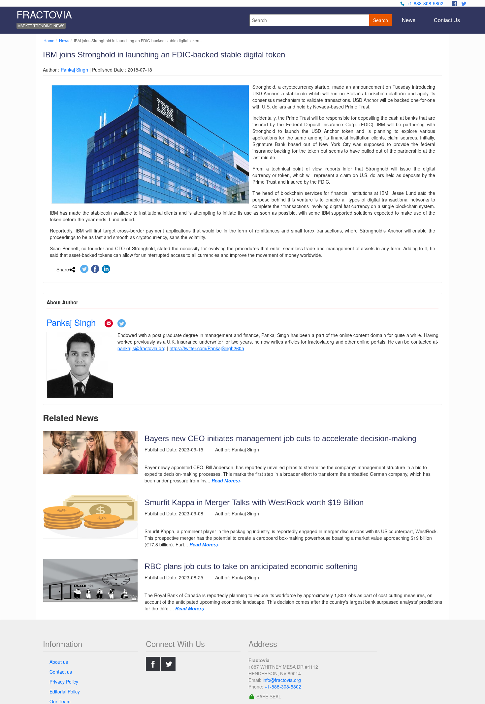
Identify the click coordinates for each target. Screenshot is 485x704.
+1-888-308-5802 (425, 3)
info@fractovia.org (282, 680)
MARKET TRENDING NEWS (40, 25)
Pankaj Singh (74, 69)
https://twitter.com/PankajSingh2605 (207, 348)
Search (380, 20)
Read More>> (226, 480)
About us (58, 661)
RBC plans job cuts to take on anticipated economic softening (251, 566)
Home (49, 40)
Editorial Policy (64, 691)
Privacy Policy (63, 681)
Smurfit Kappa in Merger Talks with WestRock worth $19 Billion (254, 502)
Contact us (60, 671)
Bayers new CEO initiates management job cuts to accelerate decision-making (280, 438)
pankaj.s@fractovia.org (141, 348)
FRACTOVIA (44, 14)
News (64, 40)
